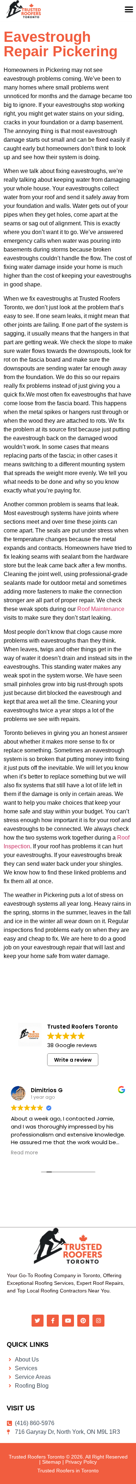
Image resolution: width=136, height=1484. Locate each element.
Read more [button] (24, 1153)
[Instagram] (98, 1321)
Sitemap (51, 1462)
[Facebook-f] (53, 1321)
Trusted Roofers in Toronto (68, 1470)
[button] (129, 9)
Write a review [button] (73, 1059)
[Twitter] (38, 1321)
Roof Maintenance (100, 609)
